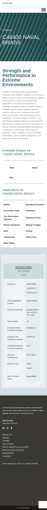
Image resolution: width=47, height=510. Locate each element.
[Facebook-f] (11, 428)
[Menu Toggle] (43, 9)
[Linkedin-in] (3, 428)
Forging (7, 30)
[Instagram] (7, 428)
